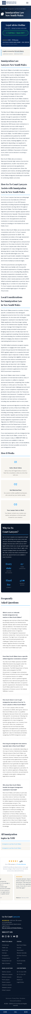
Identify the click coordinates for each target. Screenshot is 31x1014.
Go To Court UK (21, 974)
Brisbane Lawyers (6, 977)
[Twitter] (11, 937)
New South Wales (21, 945)
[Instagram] (6, 937)
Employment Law (6, 960)
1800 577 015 (7, 932)
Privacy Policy (15, 998)
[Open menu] (27, 2)
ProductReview (21, 864)
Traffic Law (5, 947)
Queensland (20, 950)
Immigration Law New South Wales (11, 844)
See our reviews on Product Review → (12, 928)
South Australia (21, 960)
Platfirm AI (19, 979)
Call (15, 1012)
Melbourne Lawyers (7, 974)
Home (2, 9)
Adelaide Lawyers (6, 987)
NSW (6, 9)
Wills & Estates (6, 963)
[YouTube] (14, 937)
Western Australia (21, 953)
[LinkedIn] (17, 937)
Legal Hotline (20, 982)
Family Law (5, 950)
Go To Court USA (21, 971)
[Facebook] (3, 937)
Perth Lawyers (6, 979)
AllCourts (19, 977)
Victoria (19, 947)
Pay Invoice (9, 998)
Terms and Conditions (15, 1001)
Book (26, 1012)
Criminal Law (5, 945)
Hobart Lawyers (6, 990)
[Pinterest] (8, 937)
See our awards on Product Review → (10, 44)
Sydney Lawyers (6, 971)
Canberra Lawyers (7, 985)
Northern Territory (22, 955)
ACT (18, 958)
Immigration (5, 955)
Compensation (6, 958)
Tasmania (19, 963)
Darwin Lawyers (6, 982)
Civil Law (4, 953)
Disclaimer (22, 998)
